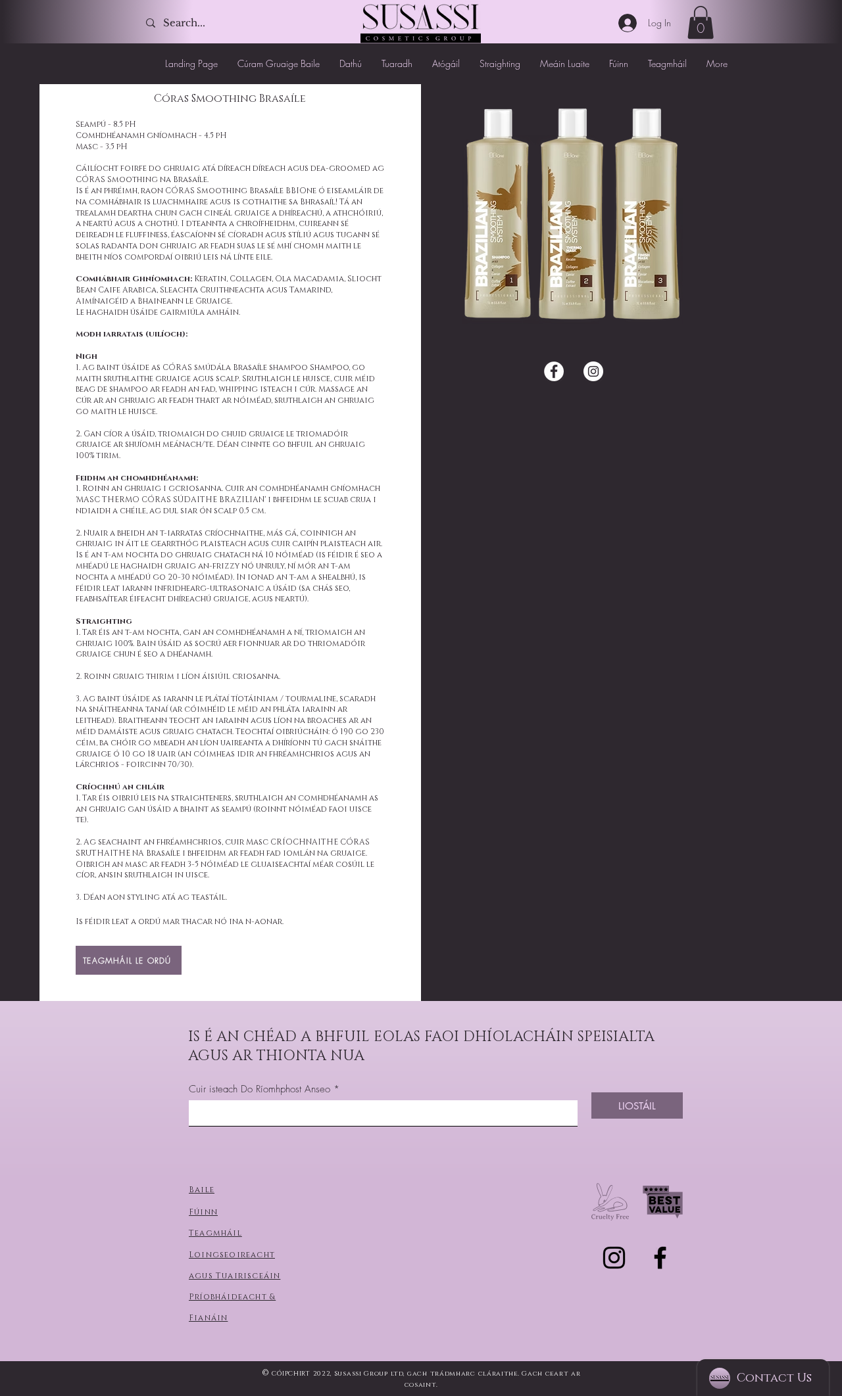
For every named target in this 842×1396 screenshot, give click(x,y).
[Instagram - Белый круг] (593, 371)
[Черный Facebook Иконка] (660, 1257)
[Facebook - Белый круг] (554, 371)
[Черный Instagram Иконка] (614, 1257)
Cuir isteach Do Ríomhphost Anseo (259, 1089)
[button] (700, 22)
